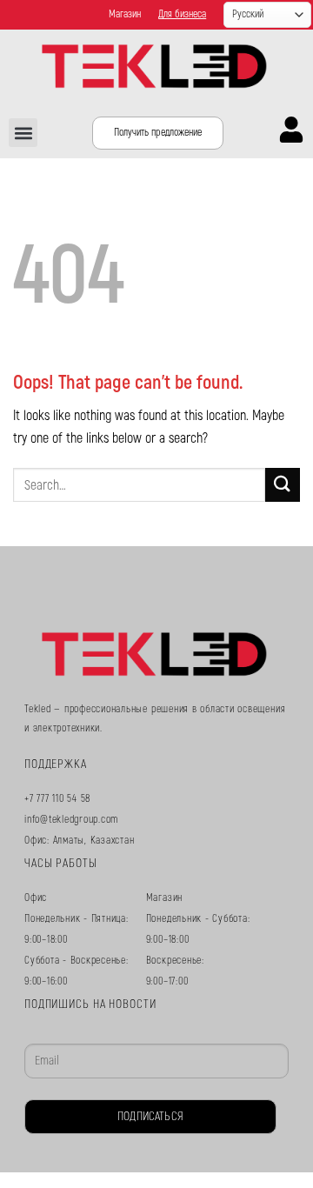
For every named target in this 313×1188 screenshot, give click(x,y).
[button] (23, 132)
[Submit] (282, 485)
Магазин (125, 14)
